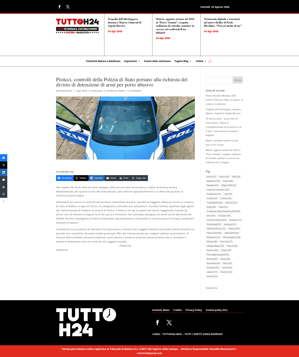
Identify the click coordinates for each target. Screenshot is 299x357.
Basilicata (213, 181)
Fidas (223, 207)
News (121, 90)
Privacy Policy (193, 310)
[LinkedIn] (3, 172)
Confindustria (214, 202)
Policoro (212, 250)
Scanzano (213, 267)
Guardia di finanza (216, 220)
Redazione (66, 90)
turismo (212, 276)
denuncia (231, 202)
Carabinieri (214, 194)
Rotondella (213, 263)
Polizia (226, 250)
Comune (225, 198)
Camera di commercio (218, 189)
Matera (234, 228)
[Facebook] (3, 157)
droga (211, 207)
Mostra (212, 241)
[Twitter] (3, 165)
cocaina (212, 198)
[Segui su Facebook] (59, 6)
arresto (224, 176)
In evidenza (110, 90)
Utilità (199, 61)
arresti (211, 176)
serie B (227, 267)
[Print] (3, 187)
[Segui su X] (67, 6)
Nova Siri (226, 241)
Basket (228, 181)
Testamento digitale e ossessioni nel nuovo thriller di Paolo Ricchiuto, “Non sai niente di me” (223, 22)
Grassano (224, 215)
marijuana (230, 224)
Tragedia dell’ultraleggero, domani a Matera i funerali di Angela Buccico (124, 22)
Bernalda (212, 185)
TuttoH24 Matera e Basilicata (103, 61)
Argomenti (130, 61)
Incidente (235, 220)
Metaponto (213, 237)
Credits (177, 310)
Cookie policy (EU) (217, 310)
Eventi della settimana (157, 61)
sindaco (212, 272)
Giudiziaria (96, 90)
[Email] (3, 179)
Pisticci (232, 246)
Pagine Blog (181, 61)
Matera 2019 (214, 233)
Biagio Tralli (229, 185)
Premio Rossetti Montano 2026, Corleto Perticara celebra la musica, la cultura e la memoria (224, 99)
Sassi (227, 263)
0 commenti (134, 90)
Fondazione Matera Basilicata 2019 (223, 211)
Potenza (212, 259)
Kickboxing (214, 224)
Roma (225, 259)
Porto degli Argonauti (218, 254)
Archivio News (160, 310)
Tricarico (226, 272)
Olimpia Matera (215, 246)
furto (211, 215)
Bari (236, 176)
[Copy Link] (3, 194)
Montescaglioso (231, 237)
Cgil (228, 194)
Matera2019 (232, 233)
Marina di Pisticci (216, 228)
